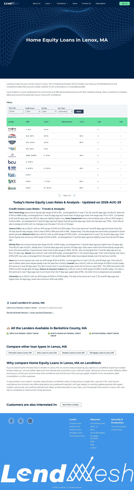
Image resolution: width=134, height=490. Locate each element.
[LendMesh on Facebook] (11, 421)
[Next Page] (74, 195)
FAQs (92, 441)
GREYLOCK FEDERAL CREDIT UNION (24, 333)
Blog (92, 445)
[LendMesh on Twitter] (21, 421)
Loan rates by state (97, 423)
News (92, 430)
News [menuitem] (75, 3)
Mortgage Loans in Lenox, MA (102, 353)
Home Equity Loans (77, 436)
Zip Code (12, 108)
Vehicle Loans (74, 426)
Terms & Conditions (118, 427)
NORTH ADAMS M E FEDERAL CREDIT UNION (66, 335)
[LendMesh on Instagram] (30, 421)
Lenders (93, 448)
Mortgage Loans (75, 433)
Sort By (44, 108)
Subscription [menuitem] (101, 3)
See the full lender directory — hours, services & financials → (30, 313)
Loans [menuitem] (47, 3)
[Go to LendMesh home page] (11, 3)
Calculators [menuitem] (61, 3)
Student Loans (75, 430)
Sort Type (61, 108)
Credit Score (29, 108)
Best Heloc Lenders (71, 405)
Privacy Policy (116, 430)
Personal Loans (75, 423)
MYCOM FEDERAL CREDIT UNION (105, 333)
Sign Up (124, 3)
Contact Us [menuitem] (86, 3)
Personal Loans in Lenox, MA (20, 353)
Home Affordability (97, 433)
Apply (78, 111)
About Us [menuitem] (36, 3)
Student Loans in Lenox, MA (73, 353)
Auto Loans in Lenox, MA (47, 353)
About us (94, 426)
